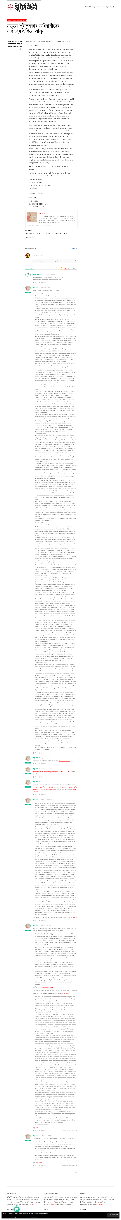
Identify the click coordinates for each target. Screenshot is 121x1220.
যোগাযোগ (103, 7)
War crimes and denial (46, 987)
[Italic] (36, 261)
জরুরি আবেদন (10, 20)
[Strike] (41, 261)
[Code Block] (52, 261)
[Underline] (39, 261)
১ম (62, 993)
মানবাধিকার (20, 20)
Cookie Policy (34, 1217)
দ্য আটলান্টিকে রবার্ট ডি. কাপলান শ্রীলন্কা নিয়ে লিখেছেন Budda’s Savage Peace (52, 771)
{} (57, 261)
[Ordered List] (44, 261)
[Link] (55, 261)
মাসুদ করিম (35, 287)
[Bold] (33, 261)
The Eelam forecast (64, 761)
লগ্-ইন (75, 248)
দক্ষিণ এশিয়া (14, 20)
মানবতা (18, 20)
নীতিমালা (98, 7)
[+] (60, 261)
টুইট (62, 218)
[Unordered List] (47, 261)
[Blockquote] (49, 261)
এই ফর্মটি (54, 1204)
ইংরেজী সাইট (88, 7)
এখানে (74, 917)
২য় (64, 993)
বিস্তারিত (31, 1204)
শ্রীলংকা (24, 20)
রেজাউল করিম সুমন (37, 274)
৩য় (67, 993)
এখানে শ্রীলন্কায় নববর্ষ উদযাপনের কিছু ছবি (43, 787)
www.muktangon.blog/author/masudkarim (39, 225)
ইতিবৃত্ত (93, 7)
